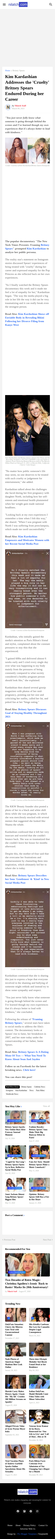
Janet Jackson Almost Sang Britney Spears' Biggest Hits (14, 1197)
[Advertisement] (27, 36)
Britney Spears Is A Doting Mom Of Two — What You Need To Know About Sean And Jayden (27, 1055)
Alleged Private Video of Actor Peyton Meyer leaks (15, 1428)
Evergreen (9, 1090)
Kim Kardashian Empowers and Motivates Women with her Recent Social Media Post (27, 540)
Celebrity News (39, 1087)
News (31, 1090)
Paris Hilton (40, 1090)
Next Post (47, 1240)
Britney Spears (18, 71)
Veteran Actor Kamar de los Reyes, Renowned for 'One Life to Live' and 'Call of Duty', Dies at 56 (39, 1431)
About (18, 1525)
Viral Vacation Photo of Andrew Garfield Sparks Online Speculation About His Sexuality (15, 1466)
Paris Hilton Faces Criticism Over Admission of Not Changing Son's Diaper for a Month (39, 1466)
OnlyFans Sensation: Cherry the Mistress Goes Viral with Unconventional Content (14, 1329)
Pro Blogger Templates (27, 1534)
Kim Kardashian (36, 248)
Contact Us (43, 1525)
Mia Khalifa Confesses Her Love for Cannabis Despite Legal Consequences (39, 1328)
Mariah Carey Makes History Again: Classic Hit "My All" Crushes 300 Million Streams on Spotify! (15, 1396)
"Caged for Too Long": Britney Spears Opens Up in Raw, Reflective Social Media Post (15, 1166)
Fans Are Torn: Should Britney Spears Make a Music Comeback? (39, 1164)
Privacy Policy (29, 1525)
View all (46, 1106)
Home (7, 71)
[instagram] (37, 1511)
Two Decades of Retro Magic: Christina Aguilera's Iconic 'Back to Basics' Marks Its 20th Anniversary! (26, 1283)
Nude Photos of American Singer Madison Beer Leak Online (13, 1363)
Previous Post (9, 1240)
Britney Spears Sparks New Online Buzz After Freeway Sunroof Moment (15, 1131)
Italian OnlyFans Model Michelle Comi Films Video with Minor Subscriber (38, 1395)
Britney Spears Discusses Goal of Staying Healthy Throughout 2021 (26, 713)
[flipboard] (24, 1511)
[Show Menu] (4, 4)
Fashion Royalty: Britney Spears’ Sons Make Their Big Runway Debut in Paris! (38, 1132)
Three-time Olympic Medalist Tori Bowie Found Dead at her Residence (38, 1363)
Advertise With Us (27, 1529)
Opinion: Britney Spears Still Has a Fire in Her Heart (39, 1197)
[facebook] (17, 1511)
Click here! (29, 1069)
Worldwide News (12, 1094)
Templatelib (43, 1534)
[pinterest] (30, 1511)
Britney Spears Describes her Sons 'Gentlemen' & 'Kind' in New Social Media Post (27, 879)
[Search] (51, 4)
